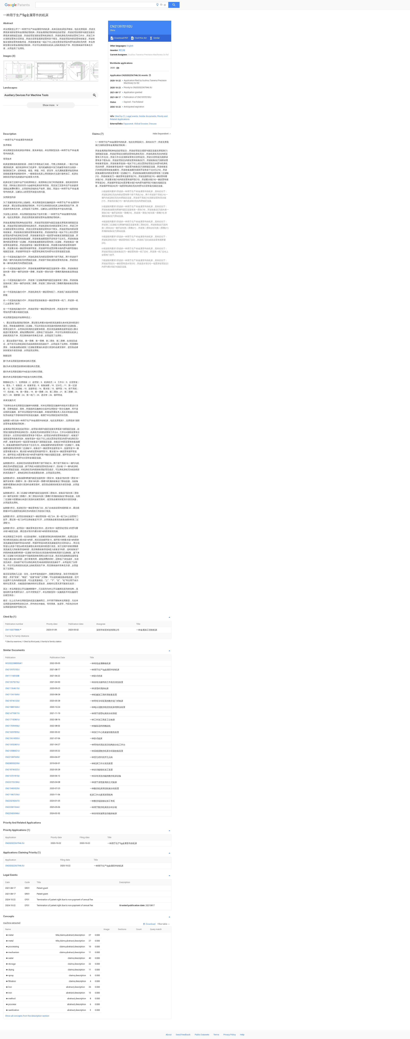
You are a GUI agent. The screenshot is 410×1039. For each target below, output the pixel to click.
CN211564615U (12, 688)
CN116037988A (12, 630)
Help (242, 1034)
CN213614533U (12, 738)
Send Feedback (183, 1034)
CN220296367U (12, 801)
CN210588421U (12, 751)
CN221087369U (12, 757)
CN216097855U (12, 732)
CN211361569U (12, 694)
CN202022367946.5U (15, 843)
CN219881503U (12, 707)
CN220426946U (12, 813)
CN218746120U (12, 701)
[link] (9, 935)
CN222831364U (12, 807)
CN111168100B (12, 676)
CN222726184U (12, 782)
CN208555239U (12, 763)
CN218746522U (12, 769)
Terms (216, 1034)
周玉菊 (122, 50)
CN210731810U (12, 776)
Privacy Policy (229, 1034)
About (169, 1034)
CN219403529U (12, 788)
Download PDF (121, 38)
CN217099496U (12, 726)
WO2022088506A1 (13, 663)
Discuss (152, 123)
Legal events (132, 116)
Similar (156, 38)
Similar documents (147, 116)
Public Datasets (202, 1034)
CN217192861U (12, 719)
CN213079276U (12, 682)
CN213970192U (12, 669)
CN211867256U (12, 794)
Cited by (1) (120, 116)
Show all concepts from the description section (27, 1016)
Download (150, 924)
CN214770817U (12, 713)
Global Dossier (141, 123)
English (130, 46)
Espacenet (128, 123)
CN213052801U (12, 744)
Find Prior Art (140, 38)
